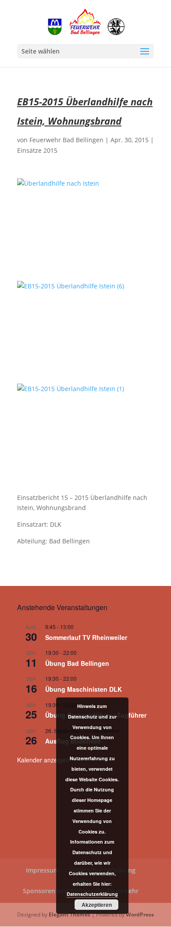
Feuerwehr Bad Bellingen (66, 140)
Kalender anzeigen (43, 759)
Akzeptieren (97, 905)
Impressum (42, 870)
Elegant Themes (69, 914)
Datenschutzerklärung (92, 894)
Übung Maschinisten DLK (83, 689)
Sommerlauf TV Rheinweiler (86, 637)
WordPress (140, 914)
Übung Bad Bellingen (77, 663)
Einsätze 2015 (37, 150)
